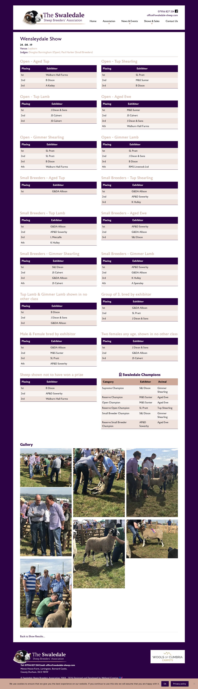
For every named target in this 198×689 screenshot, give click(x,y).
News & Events (129, 21)
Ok (165, 683)
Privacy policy (179, 683)
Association (109, 21)
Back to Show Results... (32, 636)
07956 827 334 (166, 11)
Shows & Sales (151, 21)
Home (93, 21)
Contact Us (172, 21)
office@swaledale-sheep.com (162, 15)
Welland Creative (110, 678)
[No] (194, 683)
